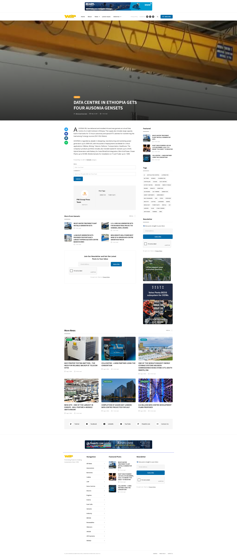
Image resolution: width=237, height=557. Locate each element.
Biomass (153, 178)
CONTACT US (170, 553)
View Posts (84, 204)
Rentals (164, 205)
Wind (160, 211)
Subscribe (168, 16)
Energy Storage (166, 185)
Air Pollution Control (153, 175)
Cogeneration (161, 178)
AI (144, 175)
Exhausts (152, 188)
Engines (146, 188)
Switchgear (147, 211)
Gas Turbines (155, 191)
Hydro (161, 198)
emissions (157, 185)
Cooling (155, 181)
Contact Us (142, 16)
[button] (97, 16)
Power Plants (112, 195)
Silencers (146, 208)
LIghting (153, 201)
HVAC (156, 198)
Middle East (147, 205)
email (75, 164)
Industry (146, 201)
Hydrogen (168, 198)
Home (83, 16)
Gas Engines (147, 191)
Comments (77, 170)
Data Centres (163, 181)
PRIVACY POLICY (163, 553)
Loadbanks (161, 201)
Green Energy (160, 195)
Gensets (77, 97)
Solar (152, 208)
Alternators (165, 175)
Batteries (146, 178)
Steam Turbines (160, 208)
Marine (168, 201)
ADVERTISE (155, 553)
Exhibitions (160, 188)
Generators (103, 195)
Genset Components (149, 195)
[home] (70, 17)
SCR (169, 205)
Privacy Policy (134, 16)
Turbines (154, 211)
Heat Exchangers (148, 198)
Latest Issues (106, 16)
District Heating (148, 185)
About (90, 16)
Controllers (147, 181)
